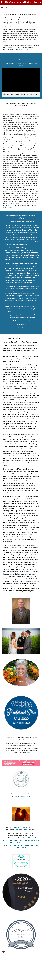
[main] (21, 32)
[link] (21, 82)
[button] (2, 7)
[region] (21, 2)
